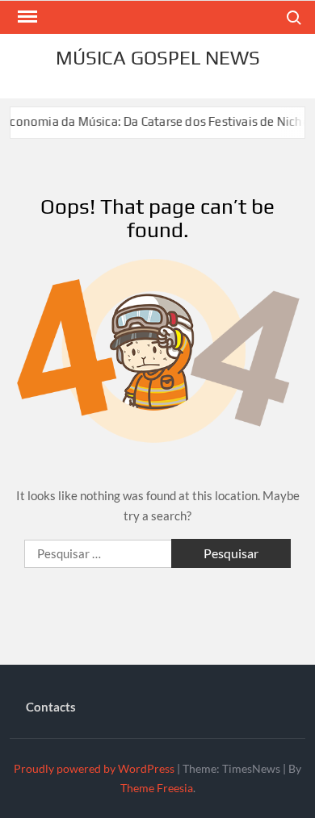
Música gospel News (158, 58)
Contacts (51, 706)
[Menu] (26, 17)
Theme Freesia (156, 788)
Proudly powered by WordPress (94, 768)
